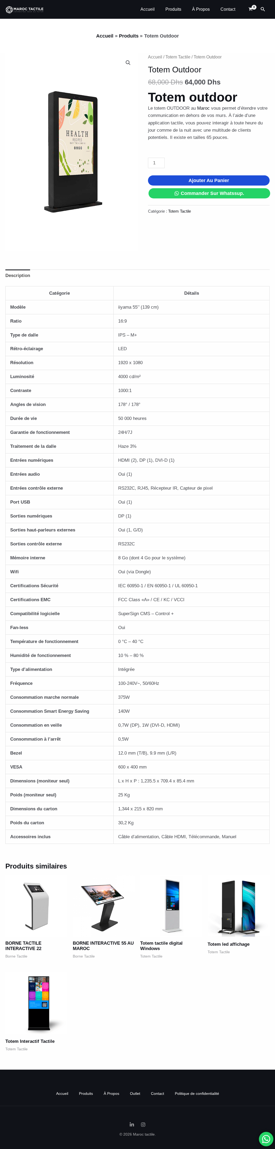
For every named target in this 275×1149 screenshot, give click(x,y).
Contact (227, 9)
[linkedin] (131, 1124)
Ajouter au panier (209, 180)
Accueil (147, 9)
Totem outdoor (192, 97)
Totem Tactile (177, 57)
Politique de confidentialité (197, 1093)
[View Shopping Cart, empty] (250, 9)
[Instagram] (143, 1124)
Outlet (135, 1093)
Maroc (203, 108)
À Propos (201, 9)
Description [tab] (17, 275)
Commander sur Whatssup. (212, 193)
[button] (262, 9)
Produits (173, 9)
